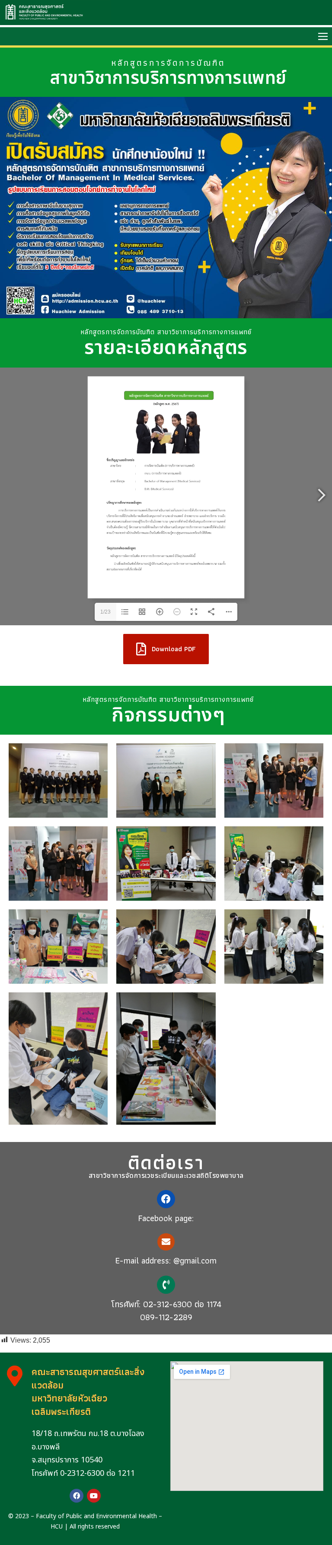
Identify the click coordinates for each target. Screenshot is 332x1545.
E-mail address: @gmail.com (166, 1260)
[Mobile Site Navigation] (323, 36)
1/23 (105, 612)
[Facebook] (76, 1496)
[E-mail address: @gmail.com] (166, 1242)
